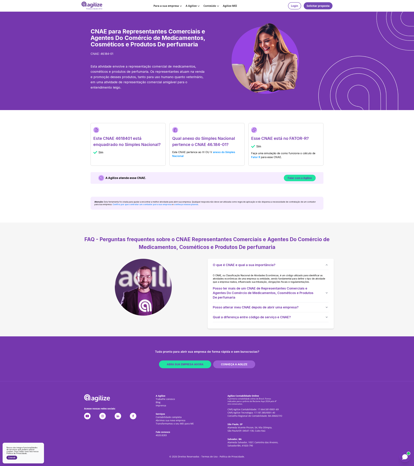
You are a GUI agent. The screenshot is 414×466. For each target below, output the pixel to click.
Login (294, 6)
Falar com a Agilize (300, 178)
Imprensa (161, 405)
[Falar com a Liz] (405, 457)
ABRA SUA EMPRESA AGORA (185, 364)
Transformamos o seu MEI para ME (175, 423)
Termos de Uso (209, 456)
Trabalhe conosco (165, 399)
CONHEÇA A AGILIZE (234, 364)
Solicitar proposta (318, 6)
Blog (158, 402)
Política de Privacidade (232, 456)
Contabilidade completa (169, 417)
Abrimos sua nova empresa (170, 420)
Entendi (11, 457)
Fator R (255, 157)
